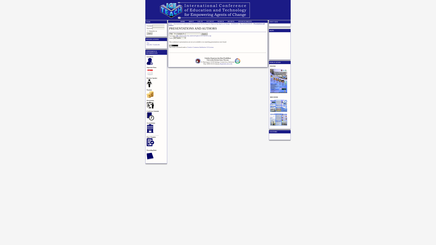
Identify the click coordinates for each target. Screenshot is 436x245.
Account (210, 21)
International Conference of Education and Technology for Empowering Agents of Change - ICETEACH (206, 24)
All (210, 36)
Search (221, 21)
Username (149, 26)
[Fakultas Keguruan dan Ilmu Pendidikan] (237, 63)
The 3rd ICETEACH (246, 24)
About (191, 21)
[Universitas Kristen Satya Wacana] (198, 63)
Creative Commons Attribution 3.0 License (200, 47)
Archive (230, 21)
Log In (200, 21)
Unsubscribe (156, 44)
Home (183, 21)
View (148, 43)
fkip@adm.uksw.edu (226, 64)
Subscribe (149, 44)
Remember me (153, 31)
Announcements (245, 21)
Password (149, 28)
